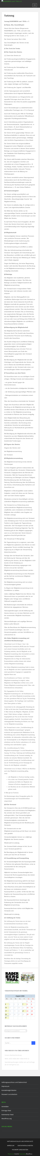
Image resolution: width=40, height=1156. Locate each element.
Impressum (5, 1086)
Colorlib (16, 1154)
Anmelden (5, 1107)
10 (7, 1008)
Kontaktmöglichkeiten (9, 1090)
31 (7, 1018)
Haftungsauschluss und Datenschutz (14, 1082)
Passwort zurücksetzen (9, 1094)
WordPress (29, 1154)
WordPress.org (7, 1119)
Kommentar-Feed (7, 1115)
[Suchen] (33, 1043)
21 (24, 1011)
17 (7, 1011)
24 (7, 1014)
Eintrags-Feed (6, 1111)
